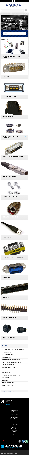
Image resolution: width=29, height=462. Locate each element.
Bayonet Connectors (7, 385)
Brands (14, 433)
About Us (14, 434)
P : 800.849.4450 (8, 404)
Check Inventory (14, 427)
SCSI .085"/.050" (5, 377)
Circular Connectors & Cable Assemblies (13, 349)
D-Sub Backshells (6, 357)
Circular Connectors (14, 417)
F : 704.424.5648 (8, 405)
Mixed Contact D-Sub (14, 413)
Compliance (14, 430)
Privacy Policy (3, 453)
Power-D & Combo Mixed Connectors (11, 362)
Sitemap (16, 453)
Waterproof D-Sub (14, 410)
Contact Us (14, 435)
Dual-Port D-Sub (14, 414)
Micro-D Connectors (14, 411)
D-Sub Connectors (7, 352)
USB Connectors (6, 372)
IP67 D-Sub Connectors (8, 354)
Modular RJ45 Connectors (9, 370)
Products (14, 431)
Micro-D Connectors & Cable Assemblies (12, 359)
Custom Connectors (14, 420)
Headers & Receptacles (8, 382)
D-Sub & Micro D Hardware (8, 367)
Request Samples (14, 424)
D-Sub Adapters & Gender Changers (11, 375)
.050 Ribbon (5, 380)
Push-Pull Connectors (14, 418)
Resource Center (14, 428)
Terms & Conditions (10, 453)
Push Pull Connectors (8, 365)
